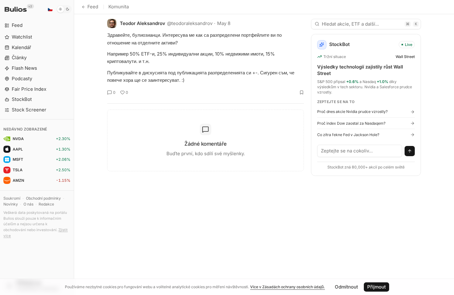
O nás (28, 204)
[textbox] (359, 151)
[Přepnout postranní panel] (74, 147)
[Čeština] (50, 9)
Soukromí (11, 198)
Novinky (10, 204)
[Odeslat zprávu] (410, 151)
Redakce (46, 204)
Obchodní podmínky (43, 198)
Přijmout (376, 287)
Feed (92, 7)
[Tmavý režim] (64, 9)
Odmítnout (346, 287)
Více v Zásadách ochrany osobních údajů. (287, 287)
